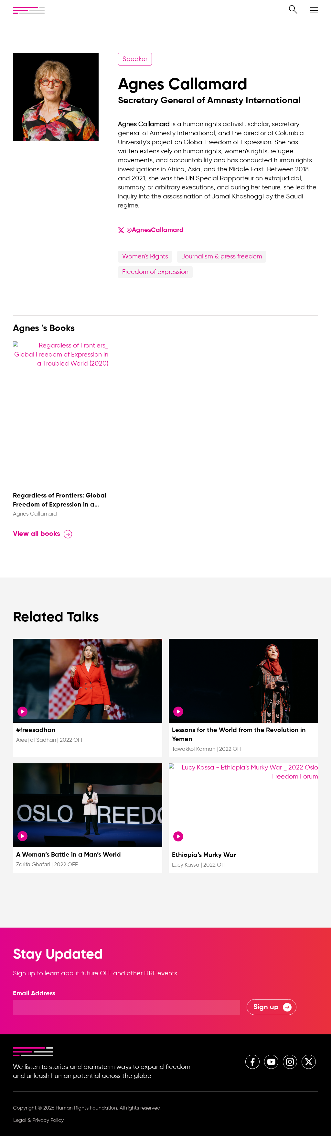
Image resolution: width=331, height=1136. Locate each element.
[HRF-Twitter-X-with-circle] (308, 1061)
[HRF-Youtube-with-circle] (271, 1061)
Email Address (34, 993)
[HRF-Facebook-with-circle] (252, 1061)
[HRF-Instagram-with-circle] (290, 1061)
